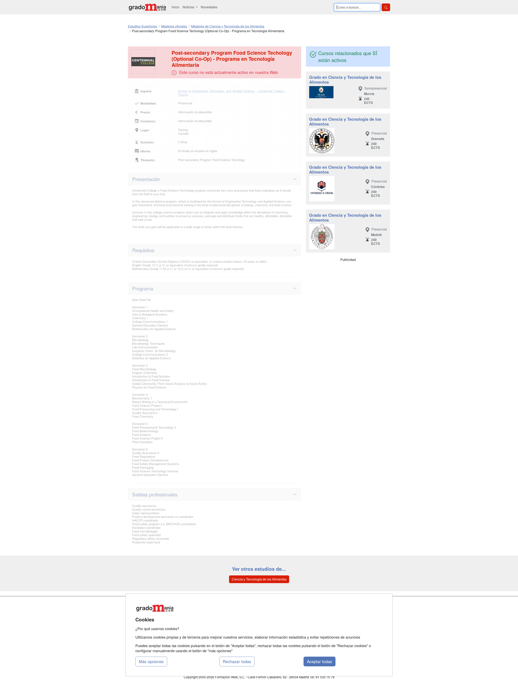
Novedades (209, 7)
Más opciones (151, 661)
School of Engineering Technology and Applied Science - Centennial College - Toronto (232, 93)
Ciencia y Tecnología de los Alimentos (259, 579)
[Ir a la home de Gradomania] (147, 7)
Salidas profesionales (154, 494)
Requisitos (143, 250)
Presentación (146, 178)
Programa (142, 288)
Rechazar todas (237, 661)
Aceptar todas (319, 661)
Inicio (175, 7)
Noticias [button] (189, 7)
